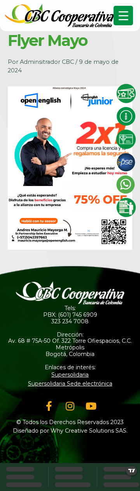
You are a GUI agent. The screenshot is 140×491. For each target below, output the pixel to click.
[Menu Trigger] (123, 15)
